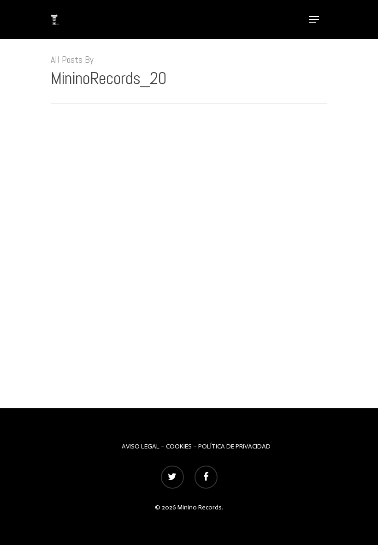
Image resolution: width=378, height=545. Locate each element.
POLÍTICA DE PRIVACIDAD (234, 446)
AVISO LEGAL (140, 446)
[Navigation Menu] (314, 19)
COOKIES (179, 446)
